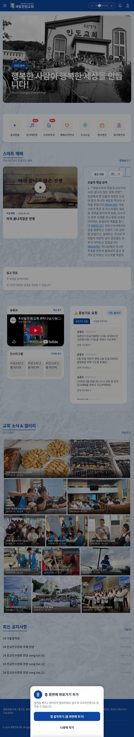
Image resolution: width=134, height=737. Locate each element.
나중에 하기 (67, 727)
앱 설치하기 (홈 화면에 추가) (67, 716)
